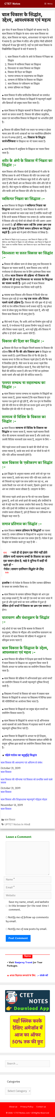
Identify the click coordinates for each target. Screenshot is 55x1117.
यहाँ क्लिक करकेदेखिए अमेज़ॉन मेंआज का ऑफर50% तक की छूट (27, 1031)
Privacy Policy (26, 1106)
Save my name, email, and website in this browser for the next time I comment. (29, 906)
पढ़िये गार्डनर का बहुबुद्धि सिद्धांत (21, 755)
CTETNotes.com (22, 1112)
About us (13, 1106)
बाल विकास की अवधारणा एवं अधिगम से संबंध (21, 762)
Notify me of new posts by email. (27, 929)
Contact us (41, 1106)
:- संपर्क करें (42, 975)
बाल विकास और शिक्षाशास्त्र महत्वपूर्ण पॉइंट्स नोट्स (24, 799)
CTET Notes (12, 4)
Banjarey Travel (23, 962)
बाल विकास (6, 772)
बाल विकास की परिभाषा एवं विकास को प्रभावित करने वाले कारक (26, 781)
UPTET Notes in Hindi (17, 824)
